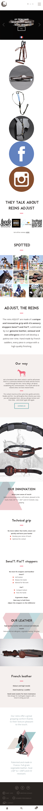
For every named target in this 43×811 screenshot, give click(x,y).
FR (28, 4)
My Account (7, 808)
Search (21, 808)
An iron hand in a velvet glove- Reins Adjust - (22, 22)
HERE (27, 232)
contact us (21, 406)
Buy (21, 29)
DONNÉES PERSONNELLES (24, 798)
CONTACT (10, 803)
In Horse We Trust (21, 4)
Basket (33, 807)
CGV (7, 798)
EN (33, 4)
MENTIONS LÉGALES (26, 793)
